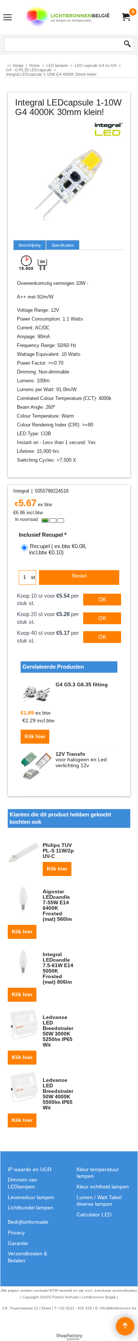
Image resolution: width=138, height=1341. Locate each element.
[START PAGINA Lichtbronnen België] (67, 17)
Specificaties (63, 245)
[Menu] (7, 18)
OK (102, 599)
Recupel (57, 549)
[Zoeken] (127, 44)
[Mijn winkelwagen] (125, 17)
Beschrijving (29, 245)
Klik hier (35, 736)
